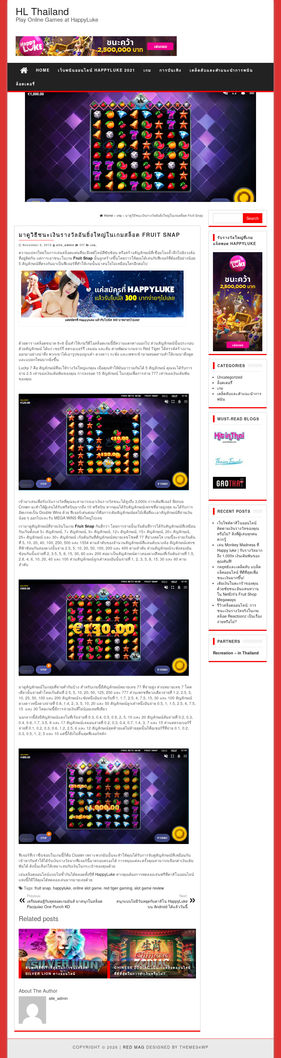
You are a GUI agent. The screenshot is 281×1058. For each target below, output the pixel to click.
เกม (147, 70)
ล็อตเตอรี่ (25, 83)
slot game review (149, 888)
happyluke (62, 888)
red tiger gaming (118, 888)
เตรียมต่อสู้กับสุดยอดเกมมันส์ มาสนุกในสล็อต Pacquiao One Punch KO (64, 901)
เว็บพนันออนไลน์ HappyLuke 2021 (96, 70)
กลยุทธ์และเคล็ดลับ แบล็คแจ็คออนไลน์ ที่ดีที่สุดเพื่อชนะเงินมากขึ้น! (239, 572)
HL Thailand (42, 11)
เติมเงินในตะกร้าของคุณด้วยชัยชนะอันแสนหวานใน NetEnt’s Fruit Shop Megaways (238, 591)
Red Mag (134, 1047)
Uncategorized (229, 377)
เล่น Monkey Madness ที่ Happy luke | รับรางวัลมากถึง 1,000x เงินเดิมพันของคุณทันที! (239, 553)
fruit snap (43, 888)
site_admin (65, 245)
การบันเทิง (170, 70)
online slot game (87, 888)
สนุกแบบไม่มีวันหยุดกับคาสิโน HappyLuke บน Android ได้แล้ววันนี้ (152, 901)
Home (43, 70)
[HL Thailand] (24, 70)
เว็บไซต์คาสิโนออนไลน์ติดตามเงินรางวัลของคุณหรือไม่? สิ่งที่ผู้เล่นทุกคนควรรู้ (238, 531)
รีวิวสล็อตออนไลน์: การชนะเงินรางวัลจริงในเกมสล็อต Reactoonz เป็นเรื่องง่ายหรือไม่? (239, 613)
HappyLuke (105, 874)
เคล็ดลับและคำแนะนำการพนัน (221, 70)
